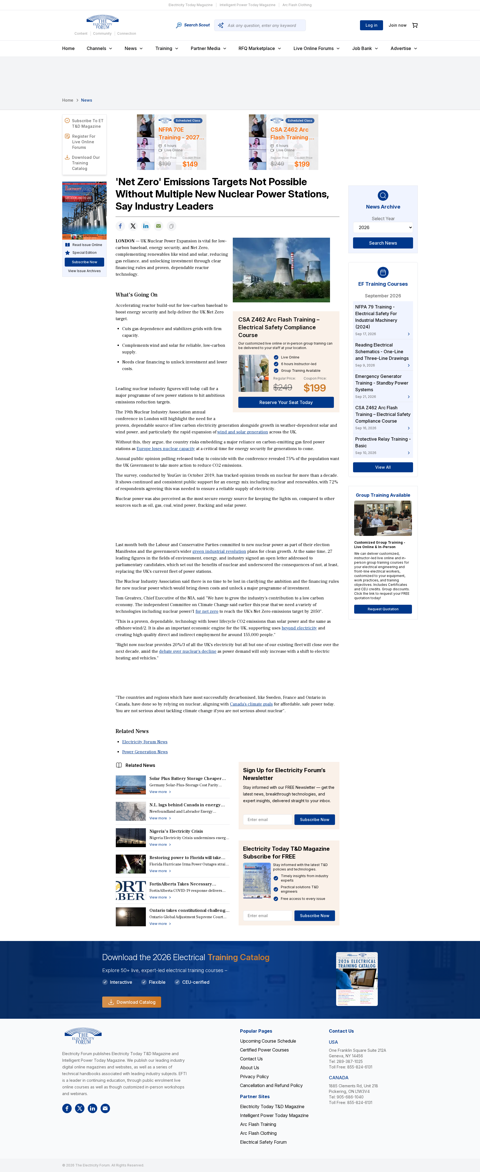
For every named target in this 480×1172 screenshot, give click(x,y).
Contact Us (251, 1058)
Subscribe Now (314, 819)
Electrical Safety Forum (263, 1142)
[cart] (415, 25)
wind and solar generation (242, 432)
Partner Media (205, 48)
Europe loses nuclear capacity (166, 448)
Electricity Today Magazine (191, 5)
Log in (372, 25)
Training (163, 48)
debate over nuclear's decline (187, 651)
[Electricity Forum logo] (102, 22)
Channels (96, 48)
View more (158, 792)
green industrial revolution (219, 551)
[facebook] (120, 226)
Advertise (401, 48)
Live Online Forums (314, 48)
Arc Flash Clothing (297, 5)
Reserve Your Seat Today (286, 402)
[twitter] (133, 226)
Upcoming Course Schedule (268, 1041)
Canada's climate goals (251, 704)
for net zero (207, 611)
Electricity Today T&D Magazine (272, 1106)
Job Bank (362, 48)
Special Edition (84, 252)
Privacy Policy (254, 1076)
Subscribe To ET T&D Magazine (88, 123)
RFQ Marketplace (257, 48)
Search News (383, 243)
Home (68, 48)
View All (383, 467)
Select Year (383, 218)
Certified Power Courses (264, 1050)
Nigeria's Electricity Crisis (176, 831)
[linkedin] (146, 226)
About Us (249, 1067)
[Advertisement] (227, 524)
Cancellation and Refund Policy (271, 1085)
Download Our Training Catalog (86, 163)
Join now (398, 25)
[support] (158, 226)
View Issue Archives (84, 271)
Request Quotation (383, 609)
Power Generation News (145, 752)
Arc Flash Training (258, 1124)
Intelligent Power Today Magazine (248, 5)
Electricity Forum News (145, 742)
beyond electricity (299, 628)
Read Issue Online (87, 245)
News (131, 48)
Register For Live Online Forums (83, 142)
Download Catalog (136, 1002)
